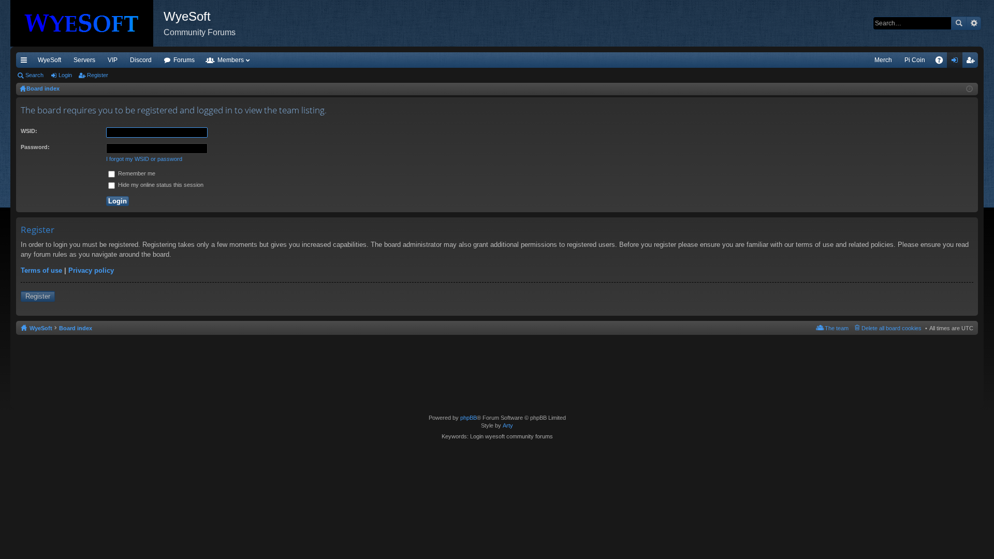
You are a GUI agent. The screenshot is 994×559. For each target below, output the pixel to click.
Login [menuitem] (956, 62)
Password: (35, 147)
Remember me (135, 173)
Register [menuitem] (972, 62)
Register (97, 75)
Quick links (26, 62)
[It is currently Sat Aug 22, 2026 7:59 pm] (969, 89)
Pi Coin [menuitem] (914, 60)
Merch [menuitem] (883, 60)
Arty (508, 425)
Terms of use (41, 270)
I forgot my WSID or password (144, 159)
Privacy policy (91, 270)
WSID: (29, 131)
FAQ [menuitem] (942, 62)
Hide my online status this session (159, 185)
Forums (184, 60)
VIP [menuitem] (113, 60)
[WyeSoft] (87, 23)
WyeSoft (49, 60)
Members (230, 60)
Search (959, 23)
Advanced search (974, 23)
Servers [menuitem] (84, 60)
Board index (75, 328)
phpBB (468, 418)
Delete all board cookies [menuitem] (891, 328)
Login (65, 75)
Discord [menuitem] (141, 60)
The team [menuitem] (837, 328)
